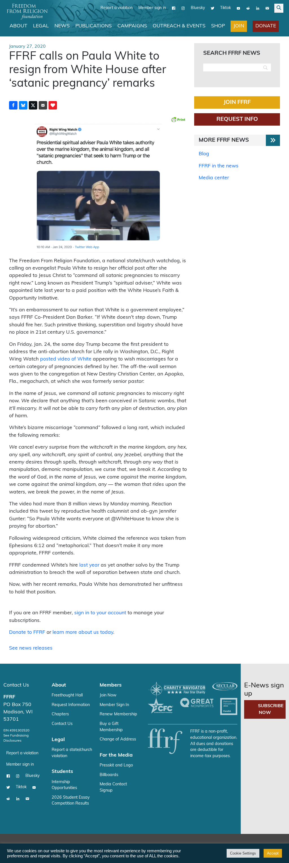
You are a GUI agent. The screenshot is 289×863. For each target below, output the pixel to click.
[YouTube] (238, 8)
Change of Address (118, 739)
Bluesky (198, 8)
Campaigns (132, 26)
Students (62, 771)
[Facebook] (173, 8)
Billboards (109, 775)
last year (89, 565)
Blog (204, 154)
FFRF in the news (218, 166)
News (62, 26)
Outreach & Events (179, 26)
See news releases (30, 648)
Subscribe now (271, 709)
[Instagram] (183, 8)
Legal (41, 26)
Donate (265, 26)
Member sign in (152, 8)
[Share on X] (33, 105)
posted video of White (65, 359)
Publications (93, 26)
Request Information (71, 705)
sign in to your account (100, 613)
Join (238, 26)
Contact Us (16, 685)
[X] (212, 8)
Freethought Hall (67, 695)
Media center (214, 178)
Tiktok (225, 8)
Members (111, 685)
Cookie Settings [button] (243, 853)
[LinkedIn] (257, 8)
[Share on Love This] (53, 105)
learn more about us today (82, 632)
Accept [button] (273, 853)
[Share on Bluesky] (23, 105)
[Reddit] (248, 8)
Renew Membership (118, 714)
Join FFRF (237, 102)
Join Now (108, 695)
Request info (237, 119)
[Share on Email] (43, 105)
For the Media (116, 755)
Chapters (60, 714)
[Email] (267, 8)
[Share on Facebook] (13, 105)
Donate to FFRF (27, 632)
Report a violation (116, 8)
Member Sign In (114, 705)
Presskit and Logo (116, 765)
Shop (218, 26)
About (18, 26)
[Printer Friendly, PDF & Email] (178, 119)
